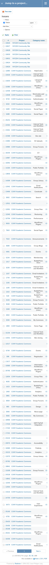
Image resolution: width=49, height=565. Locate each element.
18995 (7, 420)
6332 (8, 104)
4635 (8, 381)
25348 (7, 529)
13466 (7, 191)
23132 (7, 438)
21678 (7, 545)
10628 (7, 50)
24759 (7, 498)
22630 (7, 75)
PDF (45, 559)
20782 (7, 461)
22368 (7, 136)
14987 (7, 158)
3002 (8, 197)
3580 (8, 246)
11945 (8, 214)
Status (7, 22)
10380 (7, 87)
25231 (7, 120)
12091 (7, 209)
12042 (7, 186)
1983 (8, 326)
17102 (7, 428)
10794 (7, 218)
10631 (7, 58)
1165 (8, 283)
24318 (7, 474)
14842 (7, 479)
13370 (7, 456)
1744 (8, 278)
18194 (7, 153)
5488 (8, 114)
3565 (8, 416)
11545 (8, 483)
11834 (8, 376)
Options (7, 30)
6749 (8, 350)
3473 (8, 505)
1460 (8, 392)
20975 (7, 443)
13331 (7, 338)
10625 (7, 43)
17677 (7, 361)
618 (7, 296)
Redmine (18, 563)
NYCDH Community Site (21, 43)
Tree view (8, 11)
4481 (8, 252)
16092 (7, 163)
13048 (7, 95)
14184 (7, 168)
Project (21, 40)
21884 (7, 141)
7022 (8, 239)
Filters (7, 20)
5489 (8, 109)
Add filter (6, 26)
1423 (8, 386)
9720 (8, 99)
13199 (7, 470)
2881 (8, 396)
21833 (7, 81)
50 (32, 556)
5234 (8, 258)
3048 (8, 304)
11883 (8, 71)
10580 (7, 366)
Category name (39, 40)
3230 (8, 268)
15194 (7, 333)
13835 (7, 174)
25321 (7, 533)
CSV (41, 559)
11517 (8, 344)
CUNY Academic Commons (21, 71)
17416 (7, 424)
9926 (8, 223)
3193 (8, 300)
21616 (7, 492)
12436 (7, 91)
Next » (38, 551)
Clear (16, 35)
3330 (8, 320)
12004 (7, 487)
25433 (7, 521)
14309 (7, 180)
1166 (8, 288)
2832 (8, 315)
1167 (8, 273)
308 (7, 356)
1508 (8, 309)
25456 (7, 525)
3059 (8, 401)
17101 (7, 433)
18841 (7, 466)
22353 (7, 125)
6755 (8, 516)
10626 (7, 67)
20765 (7, 371)
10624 (7, 62)
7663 (8, 230)
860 (7, 407)
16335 (7, 539)
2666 (8, 412)
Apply (7, 35)
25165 (7, 511)
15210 (7, 452)
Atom (37, 559)
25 (30, 556)
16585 (7, 448)
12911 (8, 203)
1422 (8, 292)
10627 (7, 46)
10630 (7, 54)
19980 (7, 147)
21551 (7, 130)
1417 (8, 262)
